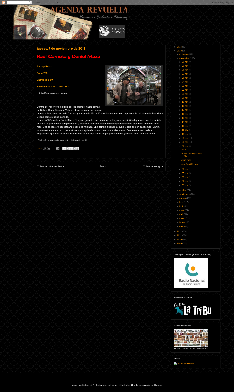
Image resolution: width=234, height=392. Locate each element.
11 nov (185, 130)
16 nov (185, 114)
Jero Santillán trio (189, 164)
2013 (179, 51)
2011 (179, 235)
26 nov (185, 78)
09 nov (185, 138)
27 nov (185, 74)
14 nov (185, 122)
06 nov (185, 169)
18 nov (185, 106)
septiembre (184, 194)
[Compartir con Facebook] (74, 148)
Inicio (103, 166)
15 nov (185, 118)
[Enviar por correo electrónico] (64, 148)
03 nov (185, 177)
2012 (179, 231)
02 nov (185, 181)
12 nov (185, 126)
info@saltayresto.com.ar (53, 93)
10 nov (185, 134)
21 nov (185, 94)
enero (182, 226)
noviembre (184, 58)
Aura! (183, 149)
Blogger (158, 385)
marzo (182, 218)
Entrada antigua (153, 166)
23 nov (185, 86)
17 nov (185, 110)
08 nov (185, 142)
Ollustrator (124, 385)
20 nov (185, 98)
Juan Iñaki (186, 160)
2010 (179, 239)
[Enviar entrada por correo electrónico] (57, 148)
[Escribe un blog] (67, 148)
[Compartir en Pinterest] (77, 148)
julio (181, 202)
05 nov (185, 173)
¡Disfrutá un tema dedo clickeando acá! (62, 140)
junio (181, 206)
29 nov (185, 66)
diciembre (184, 54)
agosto (182, 198)
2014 (179, 47)
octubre (183, 190)
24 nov (185, 82)
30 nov (185, 62)
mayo (182, 210)
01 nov (185, 185)
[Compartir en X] (70, 148)
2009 (179, 243)
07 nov (185, 146)
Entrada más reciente (50, 166)
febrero (183, 222)
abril (181, 214)
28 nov (185, 70)
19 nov (185, 102)
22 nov (185, 90)
